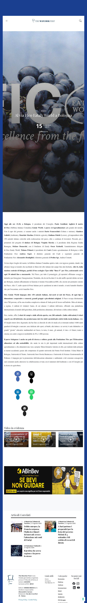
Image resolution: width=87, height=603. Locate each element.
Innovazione (62, 588)
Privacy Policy (23, 600)
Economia (61, 579)
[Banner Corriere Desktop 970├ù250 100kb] (43, 480)
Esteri (60, 591)
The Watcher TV (50, 583)
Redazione (44, 132)
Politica (60, 582)
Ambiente (61, 597)
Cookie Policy (32, 600)
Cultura (60, 585)
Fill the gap (61, 600)
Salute (60, 594)
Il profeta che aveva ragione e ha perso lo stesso (32, 553)
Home (47, 579)
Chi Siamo (48, 581)
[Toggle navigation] (6, 20)
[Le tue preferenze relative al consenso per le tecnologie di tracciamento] (83, 599)
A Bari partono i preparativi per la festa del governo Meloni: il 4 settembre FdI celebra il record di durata (66, 534)
